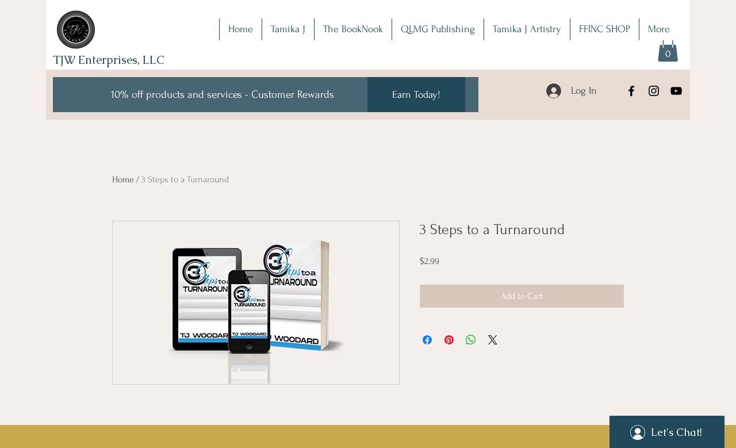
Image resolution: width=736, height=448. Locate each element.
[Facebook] (631, 91)
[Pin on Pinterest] (449, 340)
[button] (667, 49)
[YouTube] (676, 91)
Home (123, 179)
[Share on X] (493, 340)
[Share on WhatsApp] (471, 340)
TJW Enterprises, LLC (108, 59)
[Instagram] (654, 91)
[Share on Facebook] (427, 340)
